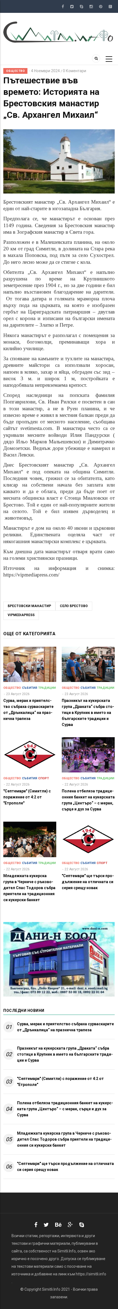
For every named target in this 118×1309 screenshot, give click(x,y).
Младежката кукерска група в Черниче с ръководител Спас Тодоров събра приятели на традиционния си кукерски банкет (64, 1139)
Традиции (47, 688)
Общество (15, 71)
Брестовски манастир (29, 606)
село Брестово (74, 606)
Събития (29, 688)
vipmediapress (21, 615)
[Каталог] (59, 32)
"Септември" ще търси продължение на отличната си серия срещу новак (65, 1166)
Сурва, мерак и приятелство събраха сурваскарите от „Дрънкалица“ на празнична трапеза (65, 1027)
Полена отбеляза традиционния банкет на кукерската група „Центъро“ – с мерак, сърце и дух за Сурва (65, 1109)
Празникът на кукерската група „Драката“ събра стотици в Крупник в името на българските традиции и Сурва (65, 1054)
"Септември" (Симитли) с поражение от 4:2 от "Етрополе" (60, 1081)
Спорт (43, 778)
